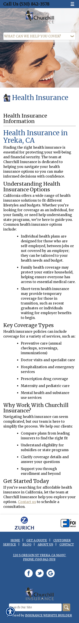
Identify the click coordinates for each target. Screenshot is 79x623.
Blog (26, 544)
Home (15, 540)
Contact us (27, 502)
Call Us (26, 4)
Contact (66, 544)
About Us (45, 544)
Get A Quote (36, 540)
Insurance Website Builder (48, 615)
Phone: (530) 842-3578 (39, 559)
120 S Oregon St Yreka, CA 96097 (39, 555)
